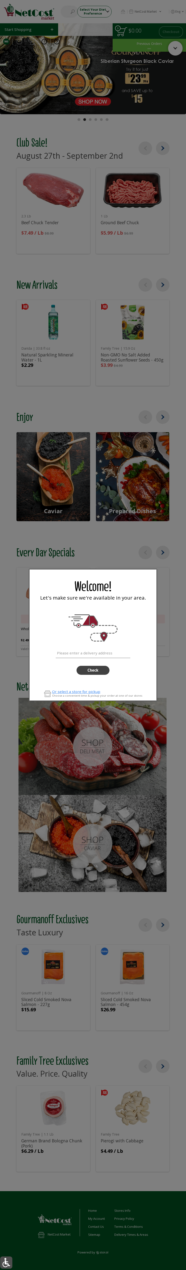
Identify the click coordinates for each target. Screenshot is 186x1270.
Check (92, 670)
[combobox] (93, 652)
